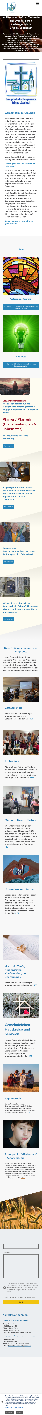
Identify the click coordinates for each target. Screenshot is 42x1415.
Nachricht (6, 1252)
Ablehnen (19, 1412)
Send (21, 1302)
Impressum (8, 1407)
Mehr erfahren (8, 446)
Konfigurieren (19, 1407)
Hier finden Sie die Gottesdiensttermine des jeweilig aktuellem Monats (21, 307)
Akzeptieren (9, 1412)
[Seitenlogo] (11, 8)
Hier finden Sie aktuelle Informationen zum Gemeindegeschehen (21, 365)
